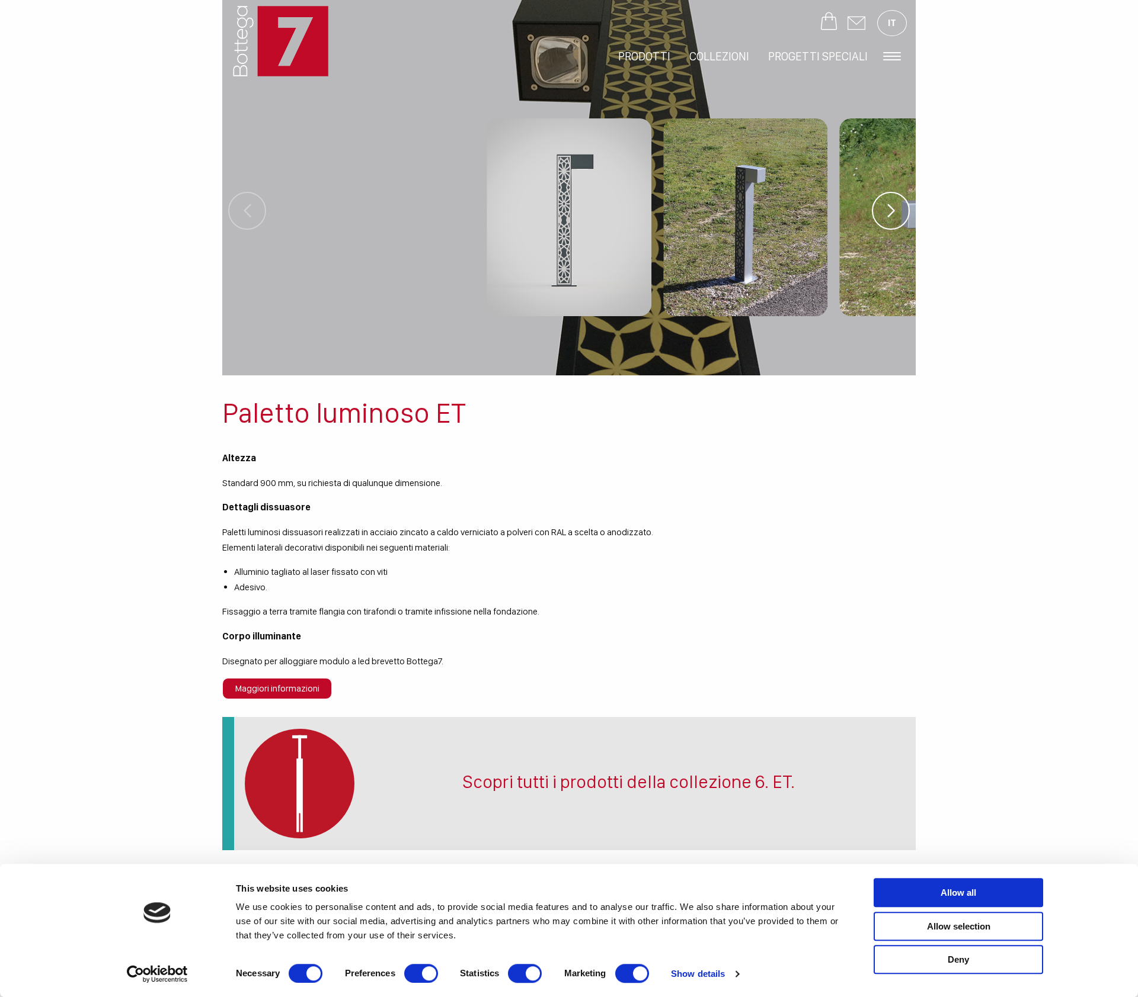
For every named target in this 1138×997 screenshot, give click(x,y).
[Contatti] (856, 23)
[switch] (421, 973)
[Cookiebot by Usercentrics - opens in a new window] (157, 974)
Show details (698, 974)
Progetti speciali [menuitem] (818, 56)
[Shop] (829, 23)
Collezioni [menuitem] (719, 56)
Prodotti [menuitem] (644, 56)
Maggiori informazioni (277, 688)
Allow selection (958, 926)
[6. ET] (299, 783)
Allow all (958, 892)
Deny (958, 959)
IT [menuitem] (892, 22)
